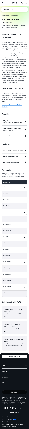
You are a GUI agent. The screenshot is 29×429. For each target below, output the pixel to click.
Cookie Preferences (6, 422)
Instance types (5, 15)
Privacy (3, 417)
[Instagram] (10, 408)
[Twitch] (13, 408)
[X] (2, 408)
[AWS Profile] (26, 3)
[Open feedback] (27, 214)
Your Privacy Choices (7, 419)
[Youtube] (15, 408)
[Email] (20, 408)
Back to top (13, 412)
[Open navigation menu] (2, 3)
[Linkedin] (7, 408)
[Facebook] (5, 408)
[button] (9, 9)
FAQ (14, 99)
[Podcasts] (18, 408)
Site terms (9, 417)
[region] (14, 238)
